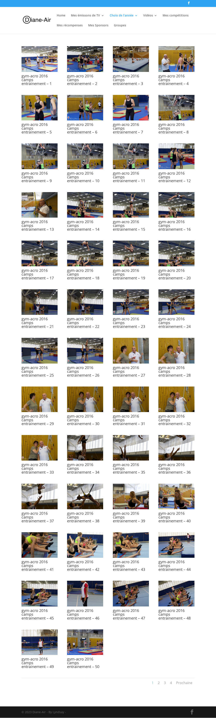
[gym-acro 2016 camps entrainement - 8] (176, 119)
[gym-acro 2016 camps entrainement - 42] (85, 557)
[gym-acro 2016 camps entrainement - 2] (85, 71)
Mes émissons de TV (85, 15)
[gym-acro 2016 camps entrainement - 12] (176, 168)
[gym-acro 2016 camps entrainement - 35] (131, 459)
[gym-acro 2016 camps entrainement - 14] (85, 216)
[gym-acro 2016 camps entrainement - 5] (40, 119)
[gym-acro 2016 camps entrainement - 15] (131, 216)
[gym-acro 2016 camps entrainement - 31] (131, 411)
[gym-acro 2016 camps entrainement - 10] (85, 168)
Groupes (120, 25)
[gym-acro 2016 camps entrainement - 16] (176, 216)
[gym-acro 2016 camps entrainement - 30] (85, 411)
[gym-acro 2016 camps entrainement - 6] (85, 119)
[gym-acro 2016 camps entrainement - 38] (85, 508)
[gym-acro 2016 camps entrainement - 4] (176, 71)
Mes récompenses (70, 25)
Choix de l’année (122, 15)
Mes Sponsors (98, 25)
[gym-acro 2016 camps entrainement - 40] (176, 508)
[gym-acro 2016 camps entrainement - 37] (40, 508)
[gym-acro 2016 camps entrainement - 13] (40, 216)
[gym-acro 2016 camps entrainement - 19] (131, 265)
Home (61, 15)
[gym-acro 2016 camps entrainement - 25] (40, 362)
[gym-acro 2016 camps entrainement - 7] (131, 119)
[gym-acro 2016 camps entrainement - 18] (85, 265)
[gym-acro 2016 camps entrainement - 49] (40, 654)
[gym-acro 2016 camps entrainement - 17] (40, 265)
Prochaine (184, 682)
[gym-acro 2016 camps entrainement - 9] (40, 168)
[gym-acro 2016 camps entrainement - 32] (176, 411)
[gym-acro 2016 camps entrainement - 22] (85, 314)
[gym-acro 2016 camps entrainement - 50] (85, 654)
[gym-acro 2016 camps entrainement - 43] (131, 557)
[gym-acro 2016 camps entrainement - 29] (40, 411)
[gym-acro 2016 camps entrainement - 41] (40, 557)
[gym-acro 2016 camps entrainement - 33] (40, 459)
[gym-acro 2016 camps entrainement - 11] (131, 168)
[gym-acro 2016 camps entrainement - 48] (176, 605)
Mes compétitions (176, 15)
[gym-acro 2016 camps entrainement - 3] (131, 71)
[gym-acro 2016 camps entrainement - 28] (176, 362)
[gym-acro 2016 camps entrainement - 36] (176, 459)
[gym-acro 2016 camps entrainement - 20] (176, 265)
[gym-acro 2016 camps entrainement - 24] (176, 314)
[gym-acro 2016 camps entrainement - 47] (131, 605)
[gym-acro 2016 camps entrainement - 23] (131, 314)
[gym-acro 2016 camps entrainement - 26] (85, 362)
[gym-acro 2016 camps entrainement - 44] (176, 557)
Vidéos (148, 15)
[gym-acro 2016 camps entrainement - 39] (131, 508)
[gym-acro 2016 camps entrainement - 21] (40, 314)
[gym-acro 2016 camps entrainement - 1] (40, 71)
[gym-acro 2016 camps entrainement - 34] (85, 459)
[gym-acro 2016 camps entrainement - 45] (40, 605)
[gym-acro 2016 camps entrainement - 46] (85, 605)
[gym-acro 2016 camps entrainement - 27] (131, 362)
